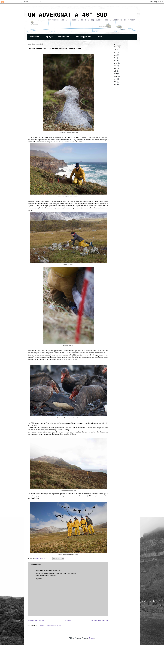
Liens (99, 37)
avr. (115, 66)
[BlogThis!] (56, 558)
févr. (115, 60)
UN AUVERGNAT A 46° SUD (67, 15)
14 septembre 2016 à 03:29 (52, 570)
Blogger (91, 638)
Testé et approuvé (83, 37)
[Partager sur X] (58, 558)
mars (115, 63)
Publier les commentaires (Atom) (49, 625)
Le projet (49, 37)
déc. (115, 58)
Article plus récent (36, 620)
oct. (115, 52)
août (115, 74)
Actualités (34, 37)
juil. (115, 50)
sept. (115, 76)
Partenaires (63, 37)
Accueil (68, 620)
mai (115, 68)
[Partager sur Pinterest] (63, 558)
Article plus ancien (99, 620)
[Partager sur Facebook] (60, 558)
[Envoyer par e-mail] (53, 558)
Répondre (39, 579)
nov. (115, 55)
